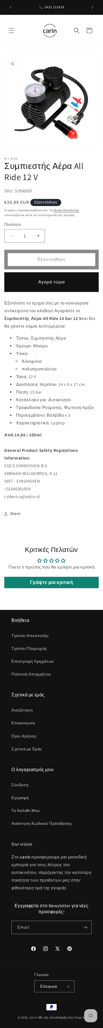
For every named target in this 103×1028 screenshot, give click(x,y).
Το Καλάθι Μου (25, 810)
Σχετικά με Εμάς (26, 748)
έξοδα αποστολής (66, 210)
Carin (33, 1017)
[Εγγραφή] (85, 927)
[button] (11, 30)
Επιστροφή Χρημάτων (32, 661)
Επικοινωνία (23, 722)
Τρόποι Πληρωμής (29, 648)
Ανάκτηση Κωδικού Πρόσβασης (41, 823)
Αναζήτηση (22, 710)
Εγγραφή (20, 797)
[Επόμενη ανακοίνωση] (92, 7)
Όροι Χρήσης (24, 736)
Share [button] (15, 513)
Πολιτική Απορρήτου (31, 674)
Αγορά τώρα (51, 282)
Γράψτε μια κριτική (51, 582)
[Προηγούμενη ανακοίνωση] (10, 7)
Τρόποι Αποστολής (30, 635)
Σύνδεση (19, 784)
